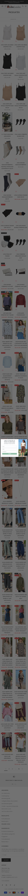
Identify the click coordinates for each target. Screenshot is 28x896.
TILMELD (9, 453)
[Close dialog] (26, 440)
